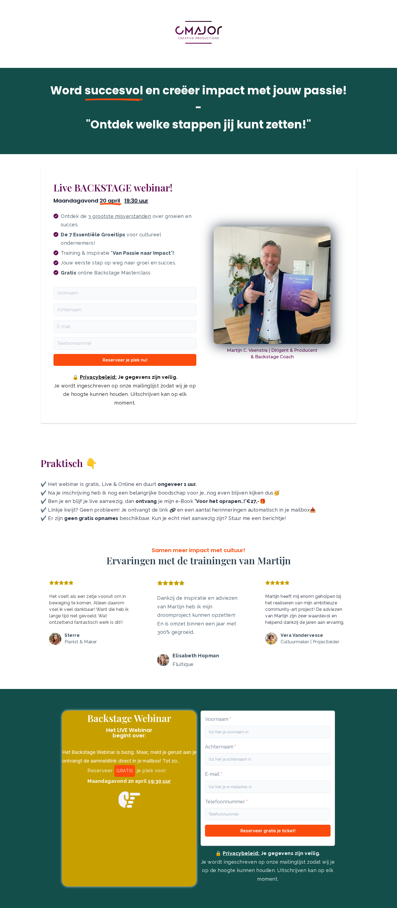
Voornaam (67, 293)
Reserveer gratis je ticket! (267, 830)
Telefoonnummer (74, 343)
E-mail (63, 326)
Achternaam (69, 309)
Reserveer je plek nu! (125, 360)
